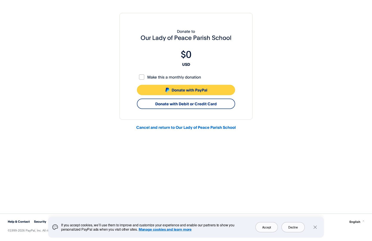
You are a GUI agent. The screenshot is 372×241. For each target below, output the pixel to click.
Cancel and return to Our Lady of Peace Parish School (186, 127)
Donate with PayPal (189, 90)
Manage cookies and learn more (165, 229)
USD (186, 64)
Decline (293, 227)
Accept (266, 227)
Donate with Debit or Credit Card (186, 103)
